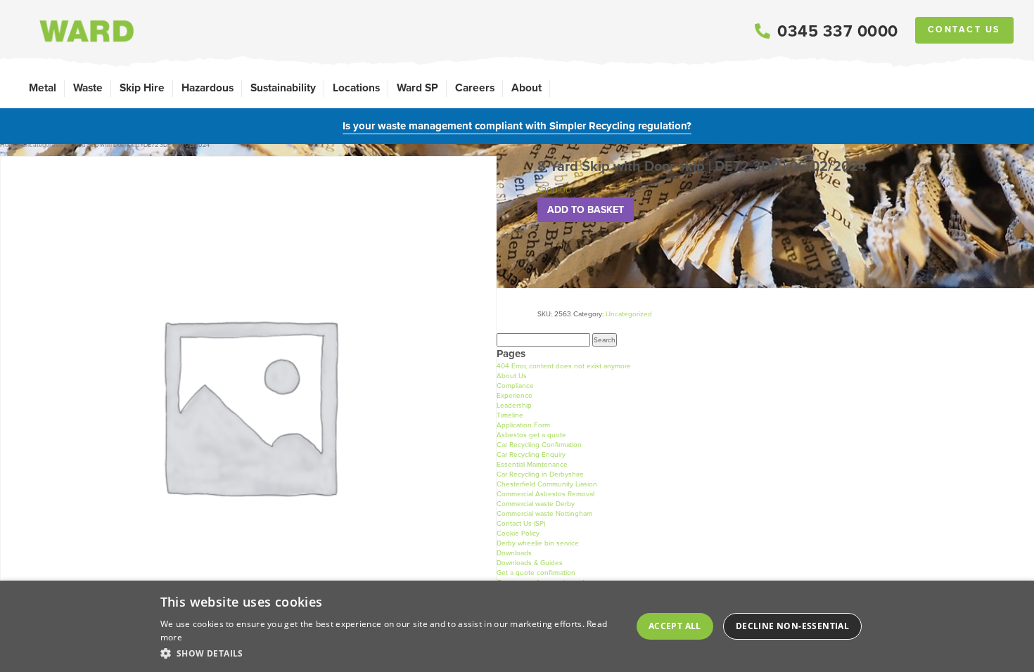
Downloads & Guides (530, 562)
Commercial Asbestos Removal (545, 494)
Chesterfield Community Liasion (547, 484)
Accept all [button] (675, 626)
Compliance (515, 385)
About (526, 87)
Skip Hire (142, 87)
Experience (514, 395)
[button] (390, 653)
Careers (474, 87)
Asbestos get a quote (531, 434)
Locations (356, 87)
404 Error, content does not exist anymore (564, 366)
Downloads (514, 553)
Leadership (514, 405)
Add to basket (585, 209)
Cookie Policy (518, 533)
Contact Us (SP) (521, 523)
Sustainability (283, 87)
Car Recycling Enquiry (531, 454)
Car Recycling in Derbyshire (540, 474)
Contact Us (964, 29)
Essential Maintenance (532, 464)
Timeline (510, 415)
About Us (512, 375)
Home (8, 145)
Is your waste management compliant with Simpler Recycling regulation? (517, 126)
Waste (88, 87)
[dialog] (517, 626)
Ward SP (417, 87)
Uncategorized (42, 145)
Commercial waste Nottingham (544, 513)
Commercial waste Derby (536, 503)
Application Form (523, 425)
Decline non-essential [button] (792, 626)
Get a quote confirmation (536, 572)
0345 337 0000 (837, 31)
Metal (42, 87)
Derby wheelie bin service (538, 543)
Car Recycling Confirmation (539, 444)
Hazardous (207, 87)
